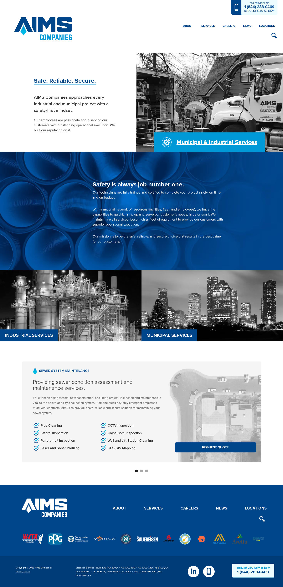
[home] (43, 28)
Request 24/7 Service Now (253, 570)
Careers (229, 26)
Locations (267, 26)
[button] (188, 26)
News (247, 26)
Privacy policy (23, 571)
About (119, 508)
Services (153, 508)
